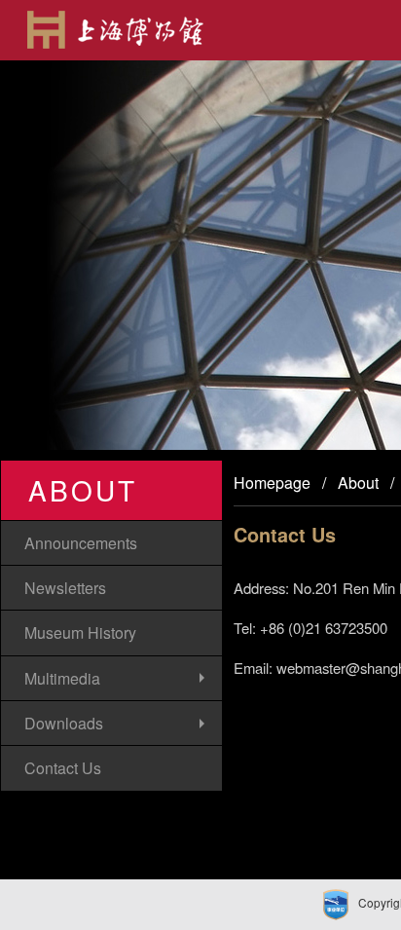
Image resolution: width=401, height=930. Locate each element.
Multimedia (62, 678)
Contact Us (62, 768)
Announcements (80, 543)
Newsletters (65, 588)
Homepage (272, 482)
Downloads (63, 723)
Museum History (80, 632)
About (358, 482)
